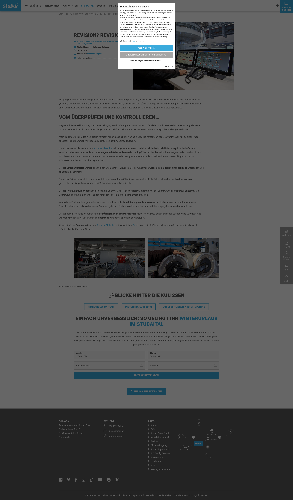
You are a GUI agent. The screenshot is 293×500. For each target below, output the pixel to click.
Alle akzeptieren (146, 48)
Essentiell (127, 41)
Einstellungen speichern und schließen (146, 55)
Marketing (140, 41)
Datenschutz (168, 66)
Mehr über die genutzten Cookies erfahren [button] (145, 61)
